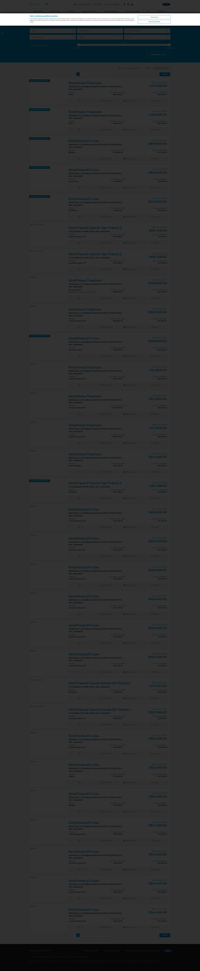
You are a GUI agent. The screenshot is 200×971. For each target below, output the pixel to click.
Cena (124, 42)
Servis (71, 11)
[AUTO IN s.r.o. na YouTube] (133, 4)
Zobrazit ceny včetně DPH (130, 68)
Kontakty (162, 11)
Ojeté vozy (55, 11)
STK (148, 11)
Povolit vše (154, 17)
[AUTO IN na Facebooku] (125, 4)
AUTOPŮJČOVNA (111, 11)
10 (111, 74)
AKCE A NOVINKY (132, 11)
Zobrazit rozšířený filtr (38, 45)
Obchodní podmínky (92, 951)
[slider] (78, 44)
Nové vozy (38, 11)
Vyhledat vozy (158, 54)
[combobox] (53, 30)
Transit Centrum (89, 11)
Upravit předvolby (154, 22)
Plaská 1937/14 (78, 4)
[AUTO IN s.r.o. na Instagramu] (129, 4)
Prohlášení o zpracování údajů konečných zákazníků (142, 951)
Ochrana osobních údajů (112, 951)
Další (164, 74)
